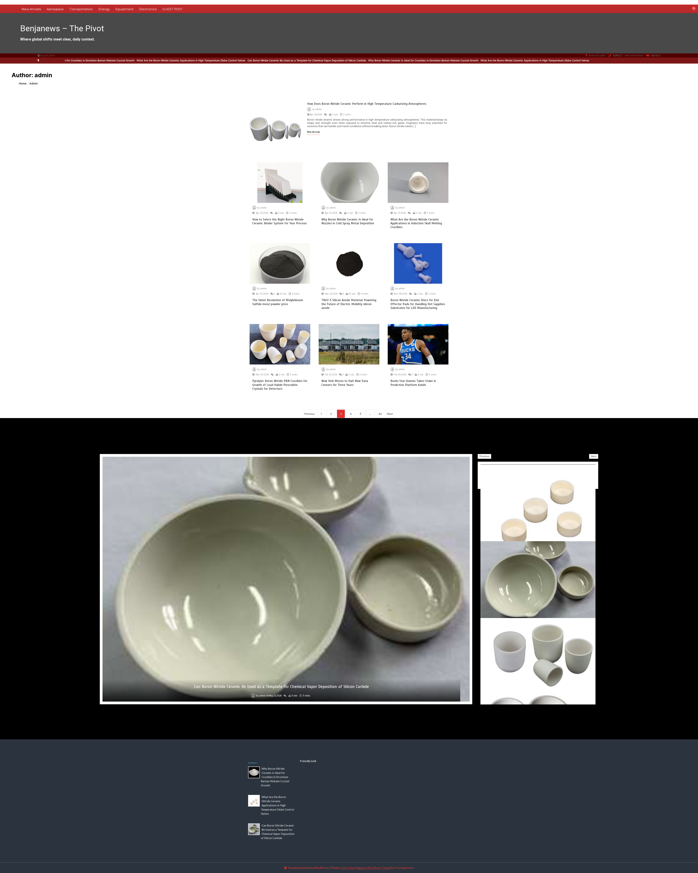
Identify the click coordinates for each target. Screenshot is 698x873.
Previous (309, 413)
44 (380, 413)
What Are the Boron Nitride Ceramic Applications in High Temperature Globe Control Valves (86, 60)
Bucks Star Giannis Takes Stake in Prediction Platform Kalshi (413, 383)
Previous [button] (484, 456)
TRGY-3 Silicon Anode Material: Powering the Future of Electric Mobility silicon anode (348, 304)
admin (318, 109)
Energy (104, 9)
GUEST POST (173, 9)
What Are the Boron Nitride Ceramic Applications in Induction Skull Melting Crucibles (416, 223)
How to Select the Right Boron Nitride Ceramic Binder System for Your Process (279, 221)
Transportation (81, 9)
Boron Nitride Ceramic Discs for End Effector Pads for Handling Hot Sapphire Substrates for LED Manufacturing (417, 304)
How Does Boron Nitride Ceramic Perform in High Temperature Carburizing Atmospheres (366, 104)
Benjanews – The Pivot (62, 28)
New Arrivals (31, 9)
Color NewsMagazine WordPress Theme (365, 867)
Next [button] (593, 456)
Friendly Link (308, 761)
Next (390, 413)
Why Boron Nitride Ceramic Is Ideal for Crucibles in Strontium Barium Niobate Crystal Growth (319, 60)
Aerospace (55, 9)
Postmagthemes (404, 867)
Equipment (124, 9)
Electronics (148, 9)
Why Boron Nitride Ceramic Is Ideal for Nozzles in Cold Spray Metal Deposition (347, 221)
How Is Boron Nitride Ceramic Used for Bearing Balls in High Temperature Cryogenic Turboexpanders (281, 686)
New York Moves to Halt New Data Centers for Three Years (344, 383)
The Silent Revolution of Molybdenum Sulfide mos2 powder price (277, 302)
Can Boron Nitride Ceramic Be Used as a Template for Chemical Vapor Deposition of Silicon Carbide (202, 60)
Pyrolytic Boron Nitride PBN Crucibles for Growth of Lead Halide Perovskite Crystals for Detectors (279, 385)
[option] (319, 60)
